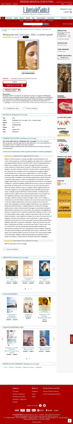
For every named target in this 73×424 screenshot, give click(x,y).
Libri (9, 29)
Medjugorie (38, 29)
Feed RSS (60, 181)
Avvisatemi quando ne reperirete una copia (23, 78)
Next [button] (54, 269)
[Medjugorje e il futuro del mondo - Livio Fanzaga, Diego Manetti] (12, 338)
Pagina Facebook (40, 405)
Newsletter (62, 30)
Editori (34, 396)
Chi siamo (16, 391)
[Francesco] (63, 167)
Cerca (46, 24)
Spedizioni (16, 399)
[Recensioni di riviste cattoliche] (63, 133)
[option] (12, 273)
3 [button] (31, 289)
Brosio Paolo (29, 349)
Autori (33, 394)
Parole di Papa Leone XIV (51, 388)
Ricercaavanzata (36, 26)
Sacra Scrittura (29, 20)
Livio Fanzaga (12, 281)
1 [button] (25, 289)
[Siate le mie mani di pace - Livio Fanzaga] (12, 268)
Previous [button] (2, 269)
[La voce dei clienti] (63, 122)
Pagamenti (23, 399)
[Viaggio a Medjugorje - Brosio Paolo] (44, 338)
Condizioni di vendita (19, 396)
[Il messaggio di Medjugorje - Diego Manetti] (12, 305)
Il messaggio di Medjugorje (11, 315)
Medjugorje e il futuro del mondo (12, 348)
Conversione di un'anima (28, 278)
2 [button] (28, 289)
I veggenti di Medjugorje (28, 315)
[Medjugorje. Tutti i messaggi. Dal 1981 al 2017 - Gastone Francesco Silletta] (44, 305)
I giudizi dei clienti (62, 45)
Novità (21, 20)
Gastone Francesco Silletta (45, 318)
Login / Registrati (6, 4)
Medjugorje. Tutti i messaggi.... (44, 315)
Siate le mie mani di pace (12, 278)
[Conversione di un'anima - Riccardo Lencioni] (28, 268)
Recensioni (61, 128)
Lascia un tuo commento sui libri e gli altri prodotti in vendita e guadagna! (27, 151)
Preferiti (15, 4)
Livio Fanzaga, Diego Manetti (12, 351)
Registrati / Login (66, 9)
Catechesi (50, 20)
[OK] (69, 36)
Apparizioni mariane (28, 29)
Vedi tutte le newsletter (64, 39)
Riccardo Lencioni (29, 281)
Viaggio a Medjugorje (44, 348)
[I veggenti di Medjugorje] (28, 305)
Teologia (37, 20)
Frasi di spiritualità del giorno (51, 394)
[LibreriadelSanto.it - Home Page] (36, 11)
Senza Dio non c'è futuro (44, 278)
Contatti (69, 4)
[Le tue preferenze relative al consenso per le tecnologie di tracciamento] (69, 420)
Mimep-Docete (16, 122)
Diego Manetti (12, 318)
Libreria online (36, 422)
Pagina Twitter (44, 405)
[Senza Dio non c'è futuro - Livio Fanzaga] (44, 268)
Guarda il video (61, 51)
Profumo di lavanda (28, 348)
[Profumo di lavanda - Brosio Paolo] (28, 338)
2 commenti (15, 37)
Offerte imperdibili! (61, 96)
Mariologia (19, 29)
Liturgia (44, 20)
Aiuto (62, 4)
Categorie (35, 391)
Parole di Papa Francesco (51, 391)
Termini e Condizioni (19, 394)
